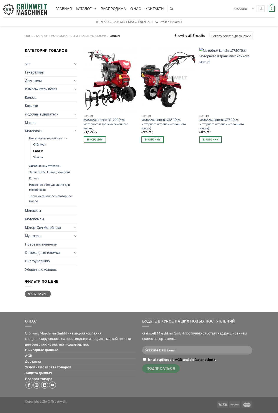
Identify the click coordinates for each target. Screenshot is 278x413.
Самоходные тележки (42, 252)
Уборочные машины (41, 269)
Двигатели (33, 81)
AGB (28, 355)
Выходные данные (41, 350)
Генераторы (35, 72)
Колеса (30, 97)
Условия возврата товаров (48, 367)
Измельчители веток (41, 89)
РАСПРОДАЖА (113, 9)
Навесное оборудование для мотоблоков (49, 187)
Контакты (155, 9)
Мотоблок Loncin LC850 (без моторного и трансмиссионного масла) (163, 124)
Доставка (33, 361)
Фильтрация (38, 293)
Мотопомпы (34, 219)
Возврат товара (38, 379)
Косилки (31, 106)
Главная (63, 9)
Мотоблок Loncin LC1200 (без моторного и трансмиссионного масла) (106, 124)
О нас (135, 9)
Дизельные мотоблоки (44, 165)
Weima (38, 157)
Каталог (84, 9)
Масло (30, 122)
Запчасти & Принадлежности (49, 172)
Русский (240, 8)
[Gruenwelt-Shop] (25, 9)
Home (29, 35)
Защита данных (38, 373)
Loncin (38, 151)
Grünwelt (39, 144)
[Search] (171, 9)
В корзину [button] (95, 139)
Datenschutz (205, 359)
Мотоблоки (59, 35)
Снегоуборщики (38, 261)
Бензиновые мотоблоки (88, 35)
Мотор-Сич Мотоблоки (43, 227)
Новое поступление (41, 244)
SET (28, 64)
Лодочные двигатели (41, 114)
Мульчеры (33, 236)
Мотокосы (33, 210)
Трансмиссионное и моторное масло (50, 198)
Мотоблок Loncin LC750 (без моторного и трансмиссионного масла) (221, 124)
